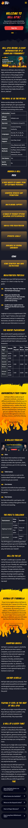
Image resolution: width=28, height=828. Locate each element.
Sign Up (14, 28)
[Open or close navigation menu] (26, 3)
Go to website (14, 422)
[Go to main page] (5, 1)
